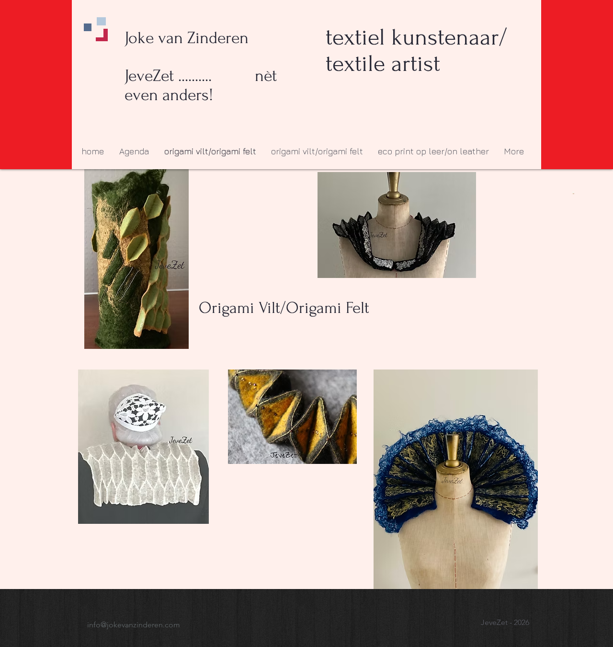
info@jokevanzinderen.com (133, 624)
